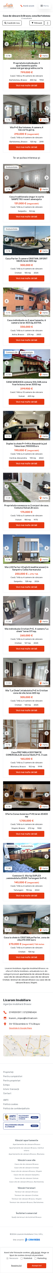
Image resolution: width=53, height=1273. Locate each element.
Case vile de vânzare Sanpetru (26, 1175)
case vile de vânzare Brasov (16, 977)
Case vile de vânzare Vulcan (26, 1178)
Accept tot (37, 1265)
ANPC (6, 1100)
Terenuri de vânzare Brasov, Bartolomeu (26, 1202)
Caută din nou (13, 23)
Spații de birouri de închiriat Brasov (27, 1217)
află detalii (35, 1252)
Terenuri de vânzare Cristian (26, 1195)
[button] (47, 23)
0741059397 (15, 1012)
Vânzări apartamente (26, 1140)
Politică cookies (10, 1104)
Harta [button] (45, 56)
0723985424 (30, 1012)
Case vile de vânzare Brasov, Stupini (26, 1171)
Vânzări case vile (26, 1160)
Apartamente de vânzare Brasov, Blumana (26, 1154)
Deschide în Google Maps (20, 1028)
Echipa (6, 1085)
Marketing (42, 1258)
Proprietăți (8, 1072)
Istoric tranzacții (11, 1089)
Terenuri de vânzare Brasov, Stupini (27, 1199)
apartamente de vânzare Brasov (34, 974)
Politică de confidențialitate (16, 1108)
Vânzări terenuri (26, 1188)
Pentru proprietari (11, 1080)
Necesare (13, 1258)
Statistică (28, 1258)
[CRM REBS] (32, 1239)
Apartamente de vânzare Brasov (26, 1144)
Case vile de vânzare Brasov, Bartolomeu (26, 1182)
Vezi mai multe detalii (26, 85)
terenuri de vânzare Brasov (23, 980)
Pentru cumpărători (12, 1076)
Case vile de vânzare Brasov (27, 1164)
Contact (7, 1093)
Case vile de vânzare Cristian (26, 1168)
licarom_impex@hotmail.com (23, 1018)
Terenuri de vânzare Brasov (26, 1192)
